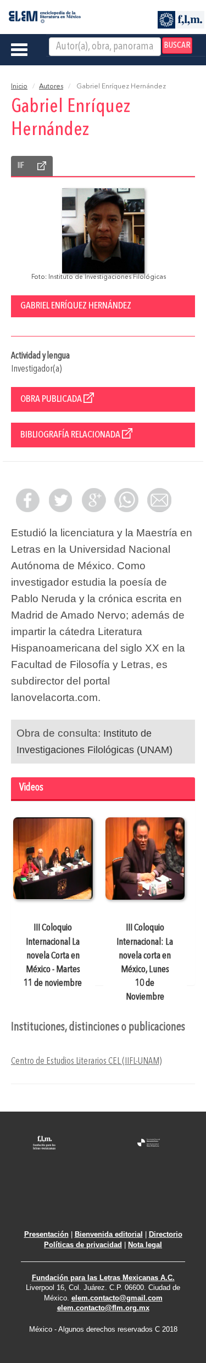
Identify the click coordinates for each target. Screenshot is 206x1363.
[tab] (103, 789)
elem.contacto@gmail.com (117, 1298)
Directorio (165, 1234)
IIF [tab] (21, 165)
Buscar (177, 45)
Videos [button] (31, 788)
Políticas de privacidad (83, 1245)
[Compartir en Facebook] (27, 500)
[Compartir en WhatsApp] (126, 500)
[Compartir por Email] (159, 500)
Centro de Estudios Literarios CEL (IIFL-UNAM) (86, 1061)
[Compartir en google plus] (93, 500)
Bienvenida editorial (109, 1234)
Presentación (46, 1234)
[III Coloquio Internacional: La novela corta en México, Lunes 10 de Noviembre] (145, 858)
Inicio (19, 86)
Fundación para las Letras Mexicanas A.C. (103, 1278)
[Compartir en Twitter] (60, 500)
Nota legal (145, 1245)
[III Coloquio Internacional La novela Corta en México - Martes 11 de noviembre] (53, 858)
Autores (51, 86)
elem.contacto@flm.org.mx (103, 1308)
